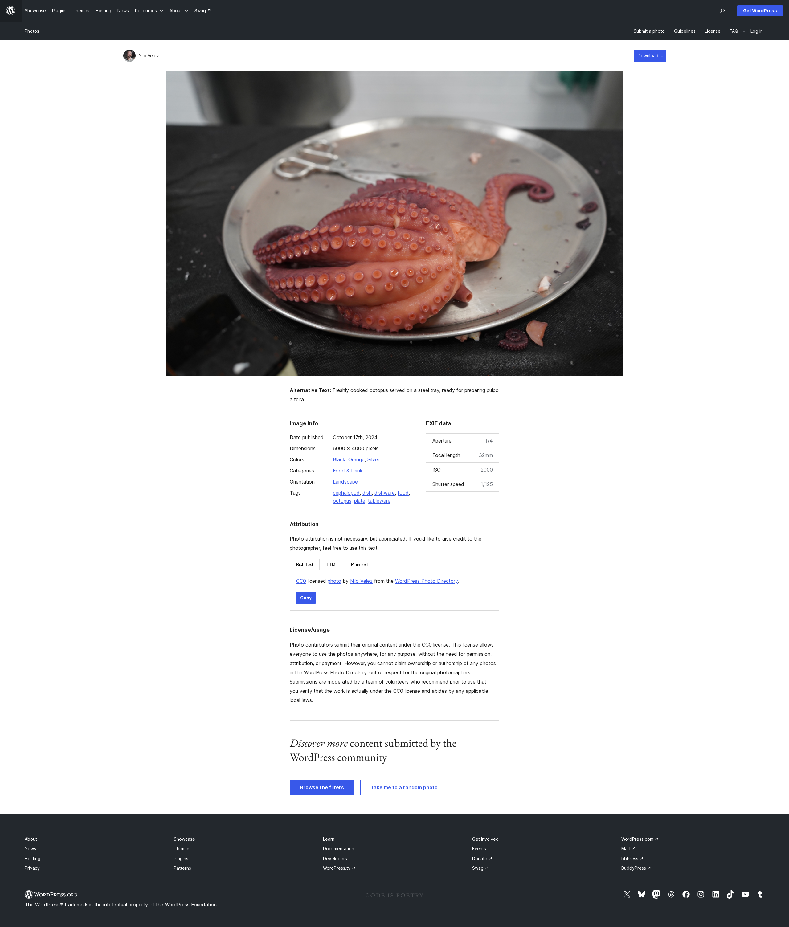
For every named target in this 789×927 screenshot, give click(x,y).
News (30, 848)
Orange (356, 459)
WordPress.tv (339, 868)
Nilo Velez (149, 55)
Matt (628, 848)
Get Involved (485, 839)
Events (479, 848)
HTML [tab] (332, 564)
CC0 (301, 581)
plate (359, 501)
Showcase (184, 839)
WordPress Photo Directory (426, 581)
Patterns (182, 868)
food (403, 493)
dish (367, 493)
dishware (384, 493)
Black (339, 459)
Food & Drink (348, 471)
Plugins (181, 858)
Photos (32, 31)
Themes (182, 848)
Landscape (345, 482)
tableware (379, 501)
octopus (342, 501)
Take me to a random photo (404, 787)
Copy (306, 597)
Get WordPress (760, 10)
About (31, 839)
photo (334, 581)
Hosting (32, 858)
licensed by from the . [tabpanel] (377, 581)
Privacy (32, 868)
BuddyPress (636, 868)
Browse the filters (322, 787)
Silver (373, 459)
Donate (482, 858)
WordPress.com (640, 839)
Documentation (338, 848)
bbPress (632, 858)
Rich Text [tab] (304, 564)
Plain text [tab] (359, 564)
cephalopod (346, 493)
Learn (328, 839)
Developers (335, 858)
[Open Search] (722, 11)
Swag (480, 868)
